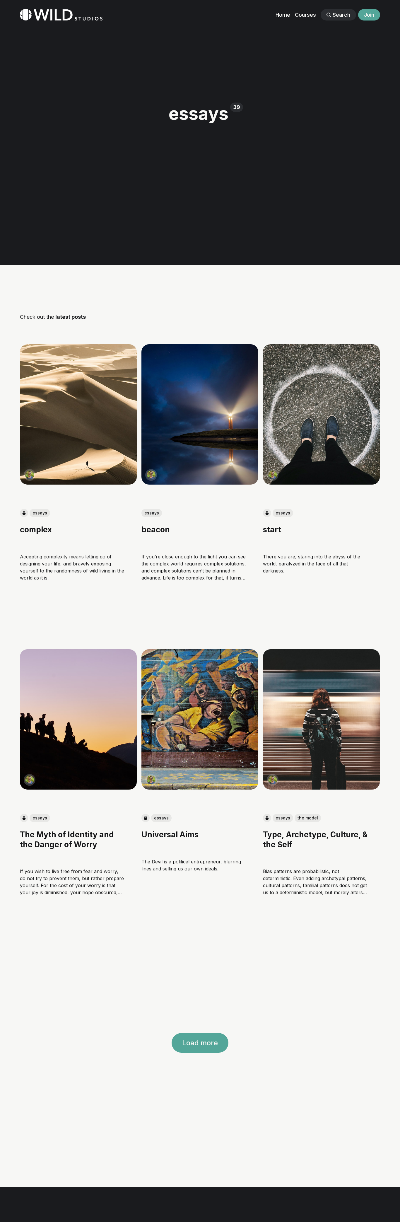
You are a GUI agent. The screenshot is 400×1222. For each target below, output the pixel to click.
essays (40, 512)
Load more (200, 1043)
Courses (305, 15)
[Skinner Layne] (29, 475)
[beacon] (199, 414)
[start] (321, 414)
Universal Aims (170, 834)
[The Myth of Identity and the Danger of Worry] (78, 719)
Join (369, 15)
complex (36, 529)
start (272, 529)
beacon (155, 529)
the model (308, 818)
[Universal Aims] (199, 719)
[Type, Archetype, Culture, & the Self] (321, 719)
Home (283, 15)
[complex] (78, 414)
